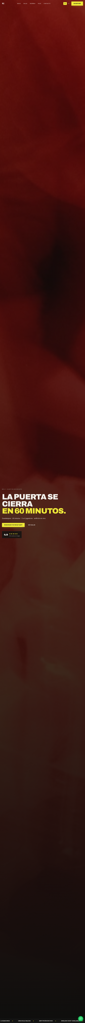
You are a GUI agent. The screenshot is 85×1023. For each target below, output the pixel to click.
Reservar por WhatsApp (13, 525)
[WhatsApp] (80, 1018)
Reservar (77, 3)
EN (68, 3)
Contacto (47, 3)
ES (65, 3)
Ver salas (31, 525)
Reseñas (32, 3)
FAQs (39, 3)
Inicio (19, 3)
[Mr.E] (3, 3)
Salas (25, 3)
